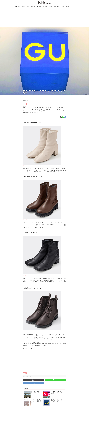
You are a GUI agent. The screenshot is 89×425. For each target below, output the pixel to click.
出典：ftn (87, 94)
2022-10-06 (25, 100)
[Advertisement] (44, 18)
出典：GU (25, 165)
